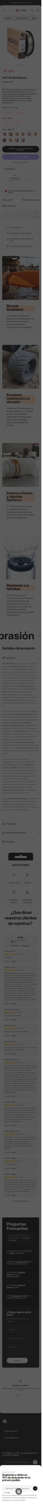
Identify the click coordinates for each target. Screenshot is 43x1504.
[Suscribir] (35, 1488)
